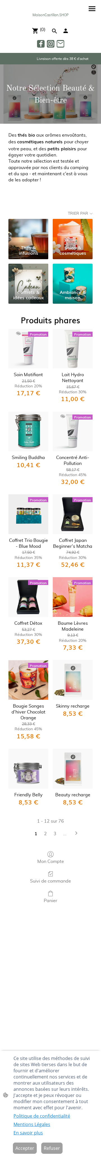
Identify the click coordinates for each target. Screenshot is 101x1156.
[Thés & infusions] (28, 230)
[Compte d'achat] (65, 30)
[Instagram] (50, 44)
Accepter (24, 1148)
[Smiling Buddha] (28, 431)
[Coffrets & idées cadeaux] (28, 275)
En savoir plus (28, 1133)
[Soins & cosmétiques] (73, 230)
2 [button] (45, 834)
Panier (50, 900)
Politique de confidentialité (41, 1116)
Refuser (52, 1148)
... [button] (64, 834)
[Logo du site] (51, 20)
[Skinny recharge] (73, 680)
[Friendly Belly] (28, 768)
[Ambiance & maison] (73, 275)
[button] (54, 31)
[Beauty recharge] (73, 768)
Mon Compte (50, 861)
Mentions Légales (31, 1124)
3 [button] (55, 834)
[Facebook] (41, 44)
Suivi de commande (50, 881)
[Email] (60, 44)
